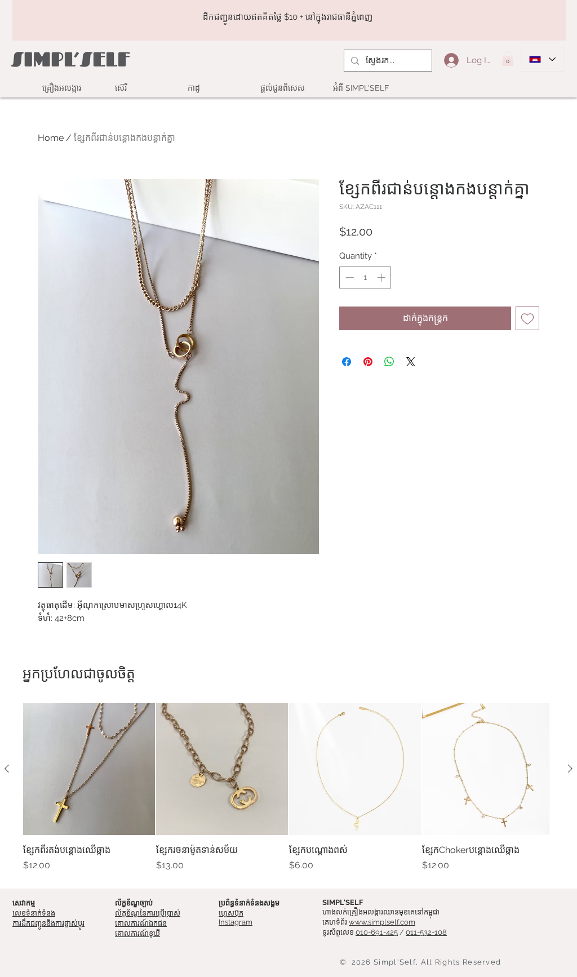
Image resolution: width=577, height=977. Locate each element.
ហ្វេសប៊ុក (231, 913)
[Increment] (382, 277)
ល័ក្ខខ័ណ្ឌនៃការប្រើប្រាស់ (147, 913)
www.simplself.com (382, 922)
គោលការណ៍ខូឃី (137, 933)
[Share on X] (411, 361)
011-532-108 (426, 932)
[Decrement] (348, 277)
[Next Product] (570, 768)
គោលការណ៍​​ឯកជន (141, 923)
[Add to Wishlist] (527, 318)
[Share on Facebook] (346, 361)
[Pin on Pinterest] (368, 361)
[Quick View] (89, 769)
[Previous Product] (7, 768)
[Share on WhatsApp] (389, 361)
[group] (288, 788)
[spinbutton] (365, 277)
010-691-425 (377, 932)
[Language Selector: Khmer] (542, 59)
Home (51, 137)
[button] (507, 58)
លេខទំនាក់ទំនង (33, 913)
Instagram (235, 922)
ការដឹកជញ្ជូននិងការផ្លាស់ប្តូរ (48, 923)
